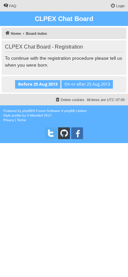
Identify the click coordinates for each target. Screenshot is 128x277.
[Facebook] (77, 133)
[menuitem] (9, 6)
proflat (16, 115)
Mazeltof (36, 115)
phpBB (27, 111)
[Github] (64, 133)
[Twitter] (51, 133)
